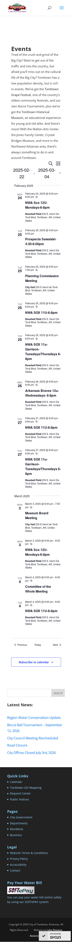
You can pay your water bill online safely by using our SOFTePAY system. (34, 899)
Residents (16, 829)
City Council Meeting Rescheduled (32, 738)
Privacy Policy (19, 859)
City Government (21, 817)
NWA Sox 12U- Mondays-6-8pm (37, 205)
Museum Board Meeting (36, 515)
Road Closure (17, 745)
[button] (61, 10)
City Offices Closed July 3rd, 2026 (31, 752)
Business (16, 835)
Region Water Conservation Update (34, 717)
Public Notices (19, 799)
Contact (15, 870)
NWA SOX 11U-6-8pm (41, 312)
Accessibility (18, 865)
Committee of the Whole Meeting (38, 589)
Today (37, 644)
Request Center (20, 793)
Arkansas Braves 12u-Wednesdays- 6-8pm (42, 393)
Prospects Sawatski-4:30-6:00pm (40, 241)
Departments (19, 823)
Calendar (16, 782)
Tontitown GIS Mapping (25, 787)
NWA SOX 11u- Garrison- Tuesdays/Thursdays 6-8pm (43, 351)
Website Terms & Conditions (29, 853)
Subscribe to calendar (34, 662)
